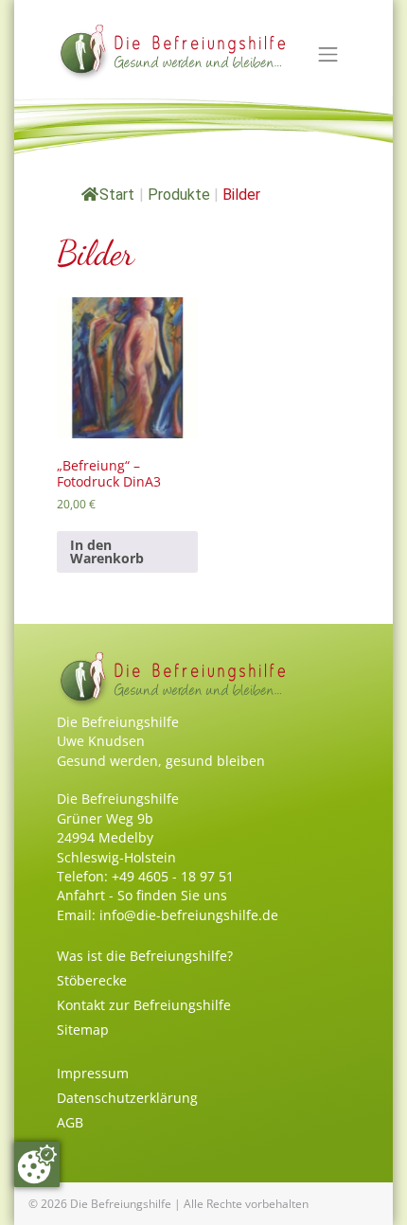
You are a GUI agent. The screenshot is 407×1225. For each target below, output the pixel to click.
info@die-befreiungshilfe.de (188, 915)
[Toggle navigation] (328, 55)
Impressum (93, 1073)
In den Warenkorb (107, 551)
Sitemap (83, 1030)
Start (116, 195)
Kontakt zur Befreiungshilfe (144, 1005)
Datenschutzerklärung (127, 1098)
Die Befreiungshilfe (120, 1204)
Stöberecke (92, 980)
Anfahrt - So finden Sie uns (142, 895)
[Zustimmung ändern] (37, 1164)
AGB (70, 1122)
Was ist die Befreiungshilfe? (145, 956)
